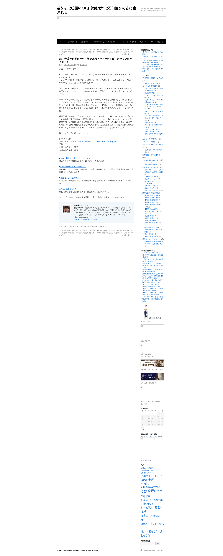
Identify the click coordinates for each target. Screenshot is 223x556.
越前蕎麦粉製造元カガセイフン (73, 167)
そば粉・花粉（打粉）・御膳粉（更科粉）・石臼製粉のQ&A (153, 107)
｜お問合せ (159, 42)
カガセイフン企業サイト (70, 178)
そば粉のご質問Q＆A (150, 487)
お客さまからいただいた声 (152, 170)
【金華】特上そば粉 (150, 209)
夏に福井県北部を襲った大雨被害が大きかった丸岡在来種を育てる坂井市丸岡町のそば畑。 (152, 276)
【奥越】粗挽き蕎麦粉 (151, 200)
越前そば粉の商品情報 (150, 193)
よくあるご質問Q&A (149, 86)
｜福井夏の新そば (98, 42)
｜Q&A (150, 42)
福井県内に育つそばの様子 (152, 155)
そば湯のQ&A (148, 93)
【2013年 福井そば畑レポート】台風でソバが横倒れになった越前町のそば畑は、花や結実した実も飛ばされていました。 (77, 52)
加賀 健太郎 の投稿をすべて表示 (86, 219)
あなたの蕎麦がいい (68, 189)
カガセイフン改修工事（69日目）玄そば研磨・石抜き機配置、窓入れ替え (153, 299)
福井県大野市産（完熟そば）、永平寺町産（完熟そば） (93, 141)
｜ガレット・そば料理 (128, 42)
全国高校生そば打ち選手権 (152, 241)
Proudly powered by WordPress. (153, 550)
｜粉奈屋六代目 (71, 42)
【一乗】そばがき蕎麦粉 (152, 195)
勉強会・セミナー (150, 188)
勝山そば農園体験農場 (151, 164)
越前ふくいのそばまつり (151, 239)
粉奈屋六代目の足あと (150, 167)
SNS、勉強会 (147, 467)
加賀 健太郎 (83, 65)
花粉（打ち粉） (149, 234)
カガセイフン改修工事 (151, 185)
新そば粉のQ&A (149, 122)
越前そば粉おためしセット (152, 236)
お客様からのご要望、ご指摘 (153, 172)
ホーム (61, 42)
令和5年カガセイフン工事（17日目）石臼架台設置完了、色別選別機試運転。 (152, 255)
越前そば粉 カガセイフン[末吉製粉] (151, 436)
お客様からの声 (146, 473)
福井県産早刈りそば (73, 226)
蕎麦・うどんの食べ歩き (152, 190)
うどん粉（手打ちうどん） (148, 470)
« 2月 (142, 430)
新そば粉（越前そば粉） (91, 226)
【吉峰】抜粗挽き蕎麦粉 (152, 197)
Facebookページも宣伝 (147, 460)
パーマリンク (103, 226)
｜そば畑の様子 (84, 42)
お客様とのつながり (150, 176)
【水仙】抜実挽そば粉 (151, 202)
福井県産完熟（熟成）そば (152, 222)
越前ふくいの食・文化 (151, 83)
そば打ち (147, 183)
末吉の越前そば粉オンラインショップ (76, 158)
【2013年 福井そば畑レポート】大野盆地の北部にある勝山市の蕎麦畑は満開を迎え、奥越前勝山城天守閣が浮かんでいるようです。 (115, 52)
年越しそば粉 (147, 503)
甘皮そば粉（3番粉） (151, 220)
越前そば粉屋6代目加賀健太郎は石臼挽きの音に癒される (96, 10)
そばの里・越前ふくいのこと (153, 78)
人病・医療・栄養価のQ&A (152, 115)
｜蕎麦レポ (142, 42)
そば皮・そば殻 (149, 216)
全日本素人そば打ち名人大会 (153, 244)
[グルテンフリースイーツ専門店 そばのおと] (152, 392)
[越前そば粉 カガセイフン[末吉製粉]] (147, 439)
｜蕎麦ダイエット (113, 42)
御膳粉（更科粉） (150, 218)
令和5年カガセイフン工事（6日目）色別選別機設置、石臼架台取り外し (152, 265)
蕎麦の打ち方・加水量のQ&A (153, 134)
